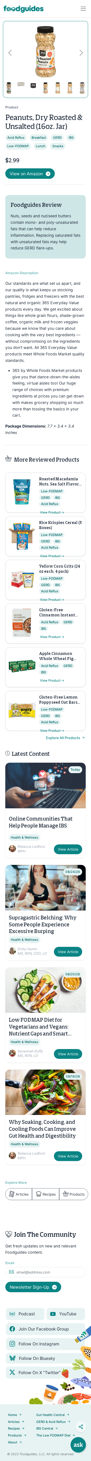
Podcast (27, 1313)
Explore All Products (63, 738)
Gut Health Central (50, 1415)
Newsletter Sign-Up (30, 1287)
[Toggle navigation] (83, 8)
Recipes (49, 1194)
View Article (68, 849)
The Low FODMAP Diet (53, 1435)
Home (12, 1415)
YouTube (67, 1313)
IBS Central (44, 1428)
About (12, 1442)
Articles (22, 1194)
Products (77, 1194)
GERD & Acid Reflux (51, 1422)
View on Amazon (26, 173)
